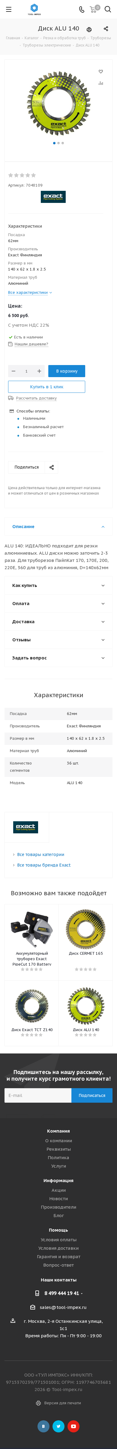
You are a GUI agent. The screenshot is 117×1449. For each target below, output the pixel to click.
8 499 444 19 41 (61, 1293)
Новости (58, 1198)
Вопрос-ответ (58, 1265)
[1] (11, 175)
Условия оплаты (58, 1239)
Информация (59, 1180)
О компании (58, 1140)
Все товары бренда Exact (44, 865)
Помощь (58, 1230)
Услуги (58, 1166)
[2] (17, 175)
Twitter (58, 1426)
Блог (58, 1215)
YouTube (74, 1426)
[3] (22, 175)
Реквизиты (58, 1149)
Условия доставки (58, 1248)
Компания (58, 1131)
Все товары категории (40, 854)
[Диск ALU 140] (58, 103)
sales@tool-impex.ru (63, 1307)
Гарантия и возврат (58, 1256)
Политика (58, 1157)
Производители (58, 1207)
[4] (28, 175)
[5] (34, 175)
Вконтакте (44, 1426)
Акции (59, 1190)
